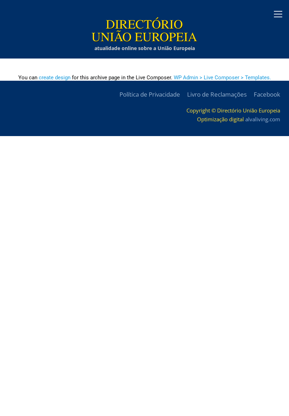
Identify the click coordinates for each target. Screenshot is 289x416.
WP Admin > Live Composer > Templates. (222, 77)
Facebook (267, 94)
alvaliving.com (262, 119)
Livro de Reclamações (217, 94)
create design (54, 77)
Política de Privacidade (149, 94)
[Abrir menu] (278, 14)
